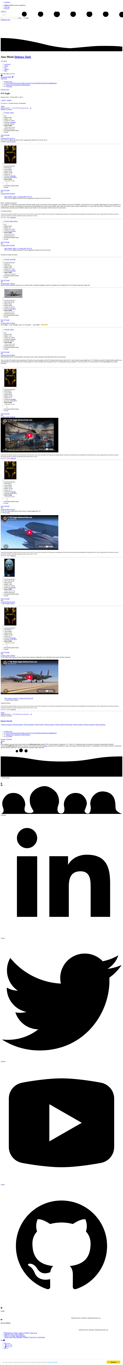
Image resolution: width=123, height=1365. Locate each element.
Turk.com (13, 217)
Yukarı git (3, 714)
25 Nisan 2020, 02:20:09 (8, 355)
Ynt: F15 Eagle (5, 135)
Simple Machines (21, 1336)
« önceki (3, 100)
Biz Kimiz (5, 783)
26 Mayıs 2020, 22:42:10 (8, 509)
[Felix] (5, 89)
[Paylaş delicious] (100, 725)
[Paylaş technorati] (89, 725)
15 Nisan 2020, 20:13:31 (8, 138)
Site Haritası (41, 1337)
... (11, 108)
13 (23, 108)
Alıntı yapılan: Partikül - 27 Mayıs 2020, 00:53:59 (18, 698)
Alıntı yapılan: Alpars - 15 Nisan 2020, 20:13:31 (18, 196)
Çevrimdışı (12, 122)
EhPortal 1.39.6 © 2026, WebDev (14, 1334)
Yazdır (2, 106)
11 (20, 108)
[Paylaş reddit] (59, 725)
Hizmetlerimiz (7, 785)
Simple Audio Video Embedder (13, 1337)
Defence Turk (22, 56)
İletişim (45, 746)
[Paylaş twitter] (39, 725)
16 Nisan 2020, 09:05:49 (8, 193)
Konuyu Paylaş (6, 721)
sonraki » (9, 100)
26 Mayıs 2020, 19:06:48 (8, 417)
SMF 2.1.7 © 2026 (9, 1336)
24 (30, 108)
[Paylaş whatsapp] (6, 725)
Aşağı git (3, 108)
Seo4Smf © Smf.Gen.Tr (30, 1337)
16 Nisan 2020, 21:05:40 (8, 323)
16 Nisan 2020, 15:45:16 (8, 283)
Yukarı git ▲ (33, 1333)
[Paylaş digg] (68, 725)
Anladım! (113, 1362)
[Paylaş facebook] (17, 725)
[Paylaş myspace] (49, 725)
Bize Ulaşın (6, 781)
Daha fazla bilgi (52, 1362)
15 (27, 108)
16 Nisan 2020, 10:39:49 (8, 245)
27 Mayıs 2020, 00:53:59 (8, 602)
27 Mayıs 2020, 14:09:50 (8, 655)
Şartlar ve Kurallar (24, 1333)
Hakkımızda (6, 779)
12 (22, 108)
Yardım (15, 1333)
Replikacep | (9, 1333)
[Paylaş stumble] (77, 725)
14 (25, 108)
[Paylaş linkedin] (28, 725)
